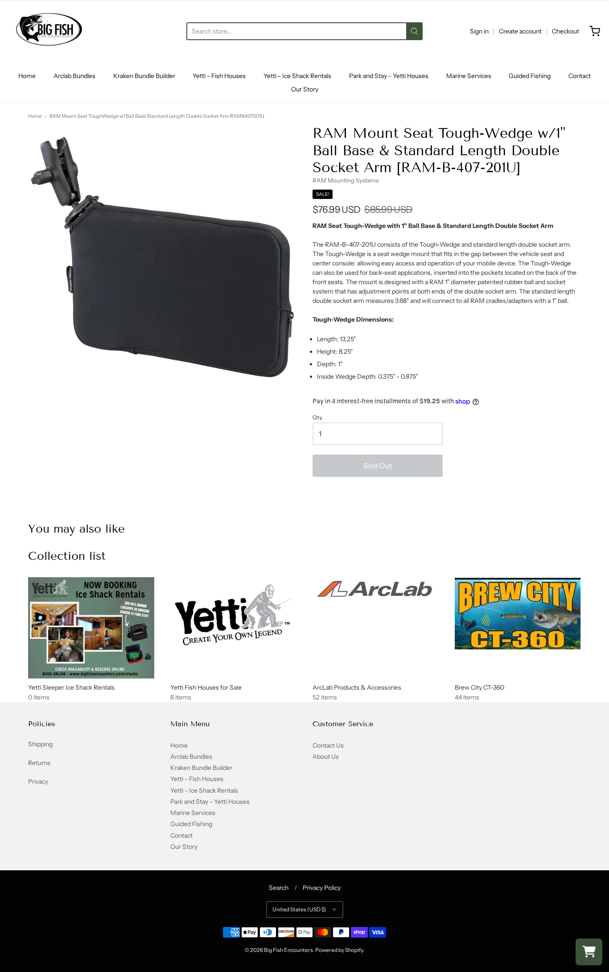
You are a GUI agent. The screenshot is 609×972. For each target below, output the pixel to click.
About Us (326, 757)
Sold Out (377, 465)
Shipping (40, 744)
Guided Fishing (530, 76)
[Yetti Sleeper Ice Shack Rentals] (91, 627)
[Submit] (414, 31)
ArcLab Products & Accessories (357, 687)
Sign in (479, 31)
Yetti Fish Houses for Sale (206, 687)
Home (27, 76)
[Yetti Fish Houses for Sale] (233, 615)
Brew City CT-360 (479, 687)
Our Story (304, 89)
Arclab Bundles (74, 76)
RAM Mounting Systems (346, 180)
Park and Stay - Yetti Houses (388, 76)
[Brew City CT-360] (518, 613)
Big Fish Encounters (288, 950)
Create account (520, 31)
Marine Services (468, 76)
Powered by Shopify (339, 950)
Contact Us (328, 745)
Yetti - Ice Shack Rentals (297, 76)
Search (278, 888)
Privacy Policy (322, 888)
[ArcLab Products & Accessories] (376, 590)
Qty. (318, 417)
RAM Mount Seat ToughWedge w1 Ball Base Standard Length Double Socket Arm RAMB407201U (156, 116)
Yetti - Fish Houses (219, 76)
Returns (39, 763)
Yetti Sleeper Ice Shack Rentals (71, 687)
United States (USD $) (299, 909)
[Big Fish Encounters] (49, 31)
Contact (579, 76)
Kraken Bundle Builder (144, 76)
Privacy (38, 782)
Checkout (565, 31)
